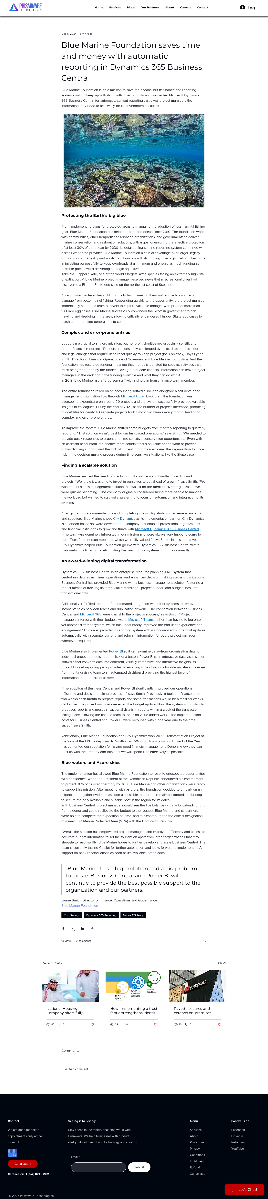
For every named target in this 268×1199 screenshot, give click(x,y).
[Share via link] (92, 929)
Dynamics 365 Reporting (101, 915)
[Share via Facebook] (63, 929)
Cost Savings (72, 915)
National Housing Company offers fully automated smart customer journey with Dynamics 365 (66, 1010)
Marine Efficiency (133, 915)
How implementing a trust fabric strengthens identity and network (133, 1010)
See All (222, 962)
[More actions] (204, 33)
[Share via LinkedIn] (82, 929)
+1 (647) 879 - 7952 (36, 1173)
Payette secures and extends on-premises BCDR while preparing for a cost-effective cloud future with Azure (196, 1010)
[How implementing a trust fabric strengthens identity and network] (134, 986)
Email (74, 1156)
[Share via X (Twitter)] (73, 929)
